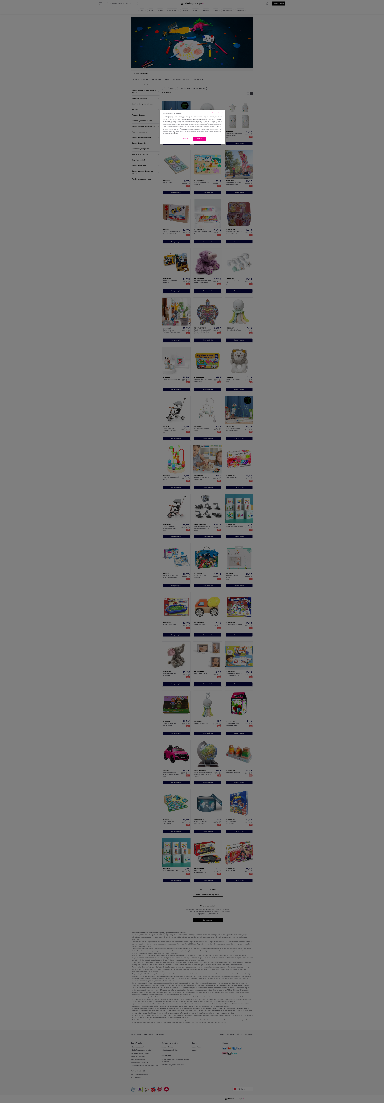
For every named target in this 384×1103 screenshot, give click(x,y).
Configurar (185, 138)
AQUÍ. (176, 133)
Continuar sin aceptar (218, 112)
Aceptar (199, 138)
